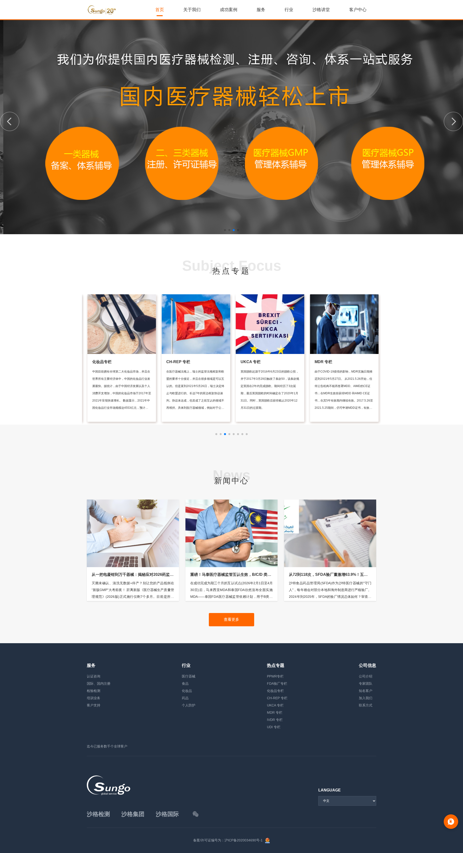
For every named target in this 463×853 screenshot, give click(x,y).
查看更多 (231, 619)
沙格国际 (167, 814)
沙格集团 (132, 814)
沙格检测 (98, 814)
